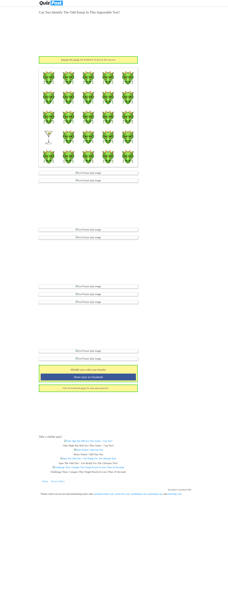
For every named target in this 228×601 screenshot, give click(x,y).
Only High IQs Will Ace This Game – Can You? (88, 445)
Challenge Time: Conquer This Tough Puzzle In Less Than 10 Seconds (88, 471)
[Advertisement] (88, 35)
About (45, 481)
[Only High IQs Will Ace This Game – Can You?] (88, 441)
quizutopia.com (155, 494)
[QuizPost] (51, 3)
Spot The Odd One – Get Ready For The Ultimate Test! (88, 463)
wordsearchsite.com (104, 494)
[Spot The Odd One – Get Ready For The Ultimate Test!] (88, 458)
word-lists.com (122, 494)
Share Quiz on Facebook (88, 377)
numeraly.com (175, 494)
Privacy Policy (58, 481)
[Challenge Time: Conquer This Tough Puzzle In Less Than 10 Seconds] (88, 467)
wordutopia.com (139, 494)
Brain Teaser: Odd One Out (88, 454)
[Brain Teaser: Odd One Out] (88, 450)
